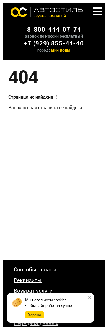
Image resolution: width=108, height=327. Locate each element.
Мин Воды (60, 50)
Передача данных (36, 323)
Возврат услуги (33, 290)
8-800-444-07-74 (54, 29)
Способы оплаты (35, 269)
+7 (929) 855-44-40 (54, 43)
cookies (60, 300)
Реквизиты (28, 280)
